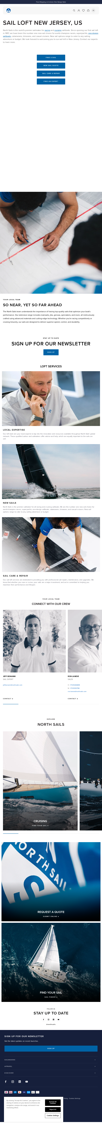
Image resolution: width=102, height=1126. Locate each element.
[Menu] (93, 10)
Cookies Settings (53, 1116)
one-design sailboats (41, 509)
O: (74, 685)
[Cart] (88, 10)
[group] (40, 780)
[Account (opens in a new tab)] (78, 10)
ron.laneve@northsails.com (77, 691)
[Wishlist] (83, 10)
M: (73, 688)
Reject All (53, 1109)
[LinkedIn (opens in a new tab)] (53, 1020)
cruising (58, 30)
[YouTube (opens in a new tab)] (58, 1020)
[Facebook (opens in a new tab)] (44, 1020)
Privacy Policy (63, 1098)
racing (47, 30)
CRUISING (40, 821)
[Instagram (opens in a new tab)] (49, 1020)
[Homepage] (8, 10)
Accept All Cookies (52, 1102)
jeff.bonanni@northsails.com (12, 685)
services (16, 580)
